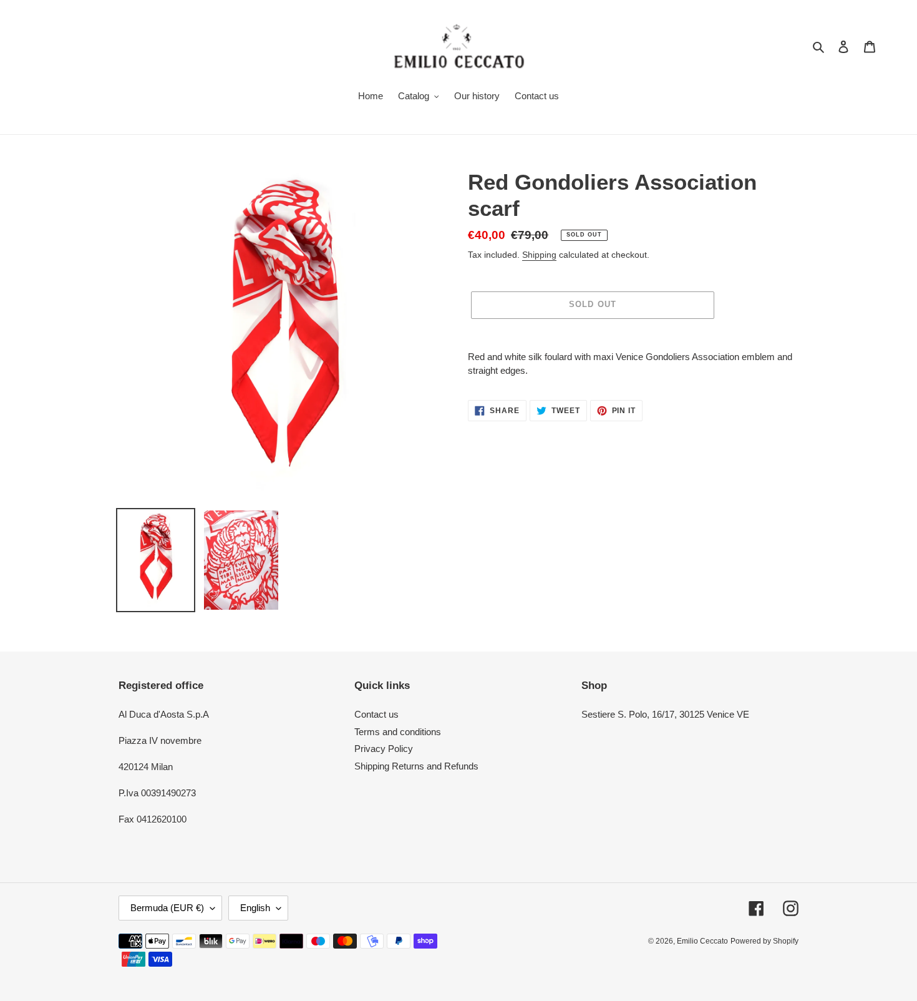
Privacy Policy (383, 748)
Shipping (539, 255)
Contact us (376, 714)
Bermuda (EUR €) (167, 907)
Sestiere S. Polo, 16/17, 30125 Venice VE (665, 714)
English (255, 907)
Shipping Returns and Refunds (416, 766)
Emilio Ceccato (702, 941)
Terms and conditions (397, 731)
